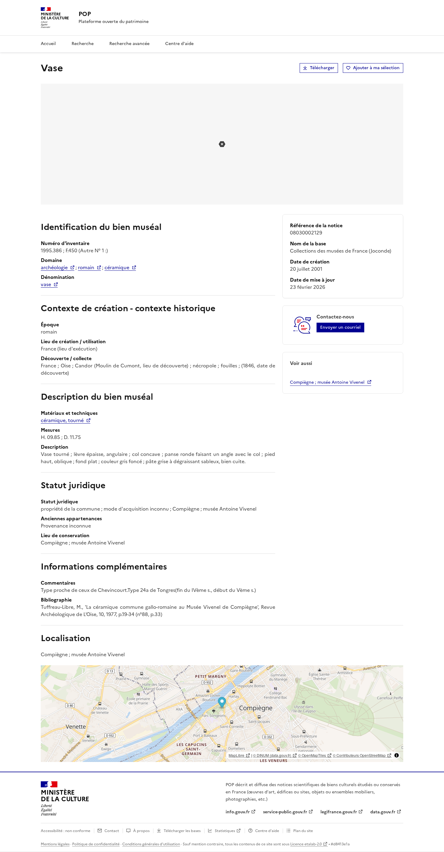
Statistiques (225, 831)
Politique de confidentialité (96, 844)
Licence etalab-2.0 (306, 844)
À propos (141, 831)
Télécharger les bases (182, 831)
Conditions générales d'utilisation (151, 844)
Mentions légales (55, 844)
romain (86, 267)
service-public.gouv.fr (285, 812)
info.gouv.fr (238, 812)
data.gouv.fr (382, 812)
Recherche (83, 43)
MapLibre (236, 755)
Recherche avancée (129, 43)
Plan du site (303, 831)
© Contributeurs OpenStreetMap (359, 755)
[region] (222, 713)
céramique (117, 267)
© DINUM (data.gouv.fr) (272, 755)
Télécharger (322, 68)
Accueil (48, 43)
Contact (112, 831)
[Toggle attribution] (396, 755)
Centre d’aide (267, 831)
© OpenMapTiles (312, 755)
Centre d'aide (179, 43)
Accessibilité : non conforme (65, 831)
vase (46, 284)
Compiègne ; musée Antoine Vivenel (327, 382)
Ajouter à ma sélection (376, 68)
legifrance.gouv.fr (338, 812)
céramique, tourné (62, 420)
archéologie (54, 267)
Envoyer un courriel (340, 327)
